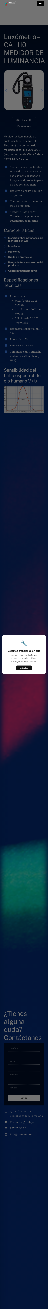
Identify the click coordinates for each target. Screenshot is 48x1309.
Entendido (24, 668)
